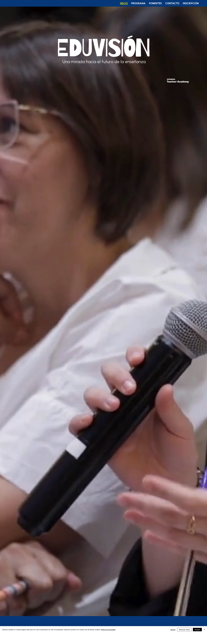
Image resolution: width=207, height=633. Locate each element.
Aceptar (197, 629)
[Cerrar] (204, 629)
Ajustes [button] (172, 629)
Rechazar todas (184, 629)
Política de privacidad (108, 629)
